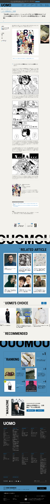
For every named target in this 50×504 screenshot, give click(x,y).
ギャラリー (38, 358)
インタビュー (6, 267)
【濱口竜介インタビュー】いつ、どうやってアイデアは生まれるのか (10, 269)
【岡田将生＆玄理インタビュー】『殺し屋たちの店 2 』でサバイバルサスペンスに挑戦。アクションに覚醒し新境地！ (25, 291)
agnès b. (17, 387)
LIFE (31, 5)
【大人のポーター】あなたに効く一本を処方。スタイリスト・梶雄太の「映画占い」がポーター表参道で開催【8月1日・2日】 (39, 269)
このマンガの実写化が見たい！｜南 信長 (9, 11)
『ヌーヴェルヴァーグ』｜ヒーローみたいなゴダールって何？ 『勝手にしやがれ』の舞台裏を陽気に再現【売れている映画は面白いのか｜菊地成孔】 (25, 270)
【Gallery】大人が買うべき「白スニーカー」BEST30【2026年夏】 (41, 360)
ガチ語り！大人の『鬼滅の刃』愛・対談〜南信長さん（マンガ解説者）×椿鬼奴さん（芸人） (24, 58)
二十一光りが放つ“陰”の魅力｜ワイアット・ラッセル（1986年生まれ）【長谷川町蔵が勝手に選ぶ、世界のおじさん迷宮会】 (39, 291)
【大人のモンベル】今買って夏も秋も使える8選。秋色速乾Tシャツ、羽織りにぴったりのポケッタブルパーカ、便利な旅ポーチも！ (42, 387)
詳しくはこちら (37, 1)
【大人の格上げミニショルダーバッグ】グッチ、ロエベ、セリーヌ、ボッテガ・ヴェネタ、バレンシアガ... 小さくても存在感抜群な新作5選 (20, 374)
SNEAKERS (32, 4)
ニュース (35, 267)
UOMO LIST (27, 4)
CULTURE (41, 5)
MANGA (41, 4)
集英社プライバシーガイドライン (7, 499)
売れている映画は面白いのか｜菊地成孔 (24, 267)
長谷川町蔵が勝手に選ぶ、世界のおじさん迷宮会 (39, 288)
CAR (26, 5)
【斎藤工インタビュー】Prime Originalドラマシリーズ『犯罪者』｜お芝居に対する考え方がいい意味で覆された (10, 291)
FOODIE (36, 5)
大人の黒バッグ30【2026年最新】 (19, 386)
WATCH (36, 4)
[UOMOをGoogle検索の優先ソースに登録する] (4, 41)
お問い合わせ (14, 498)
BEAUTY (23, 5)
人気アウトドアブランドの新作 (41, 384)
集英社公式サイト (5, 498)
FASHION (23, 4)
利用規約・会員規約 (15, 499)
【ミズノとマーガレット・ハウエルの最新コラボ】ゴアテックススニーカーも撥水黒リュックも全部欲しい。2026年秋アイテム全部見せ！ (41, 374)
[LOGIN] (45, 5)
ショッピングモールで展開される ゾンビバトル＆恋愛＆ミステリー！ (5, 28)
